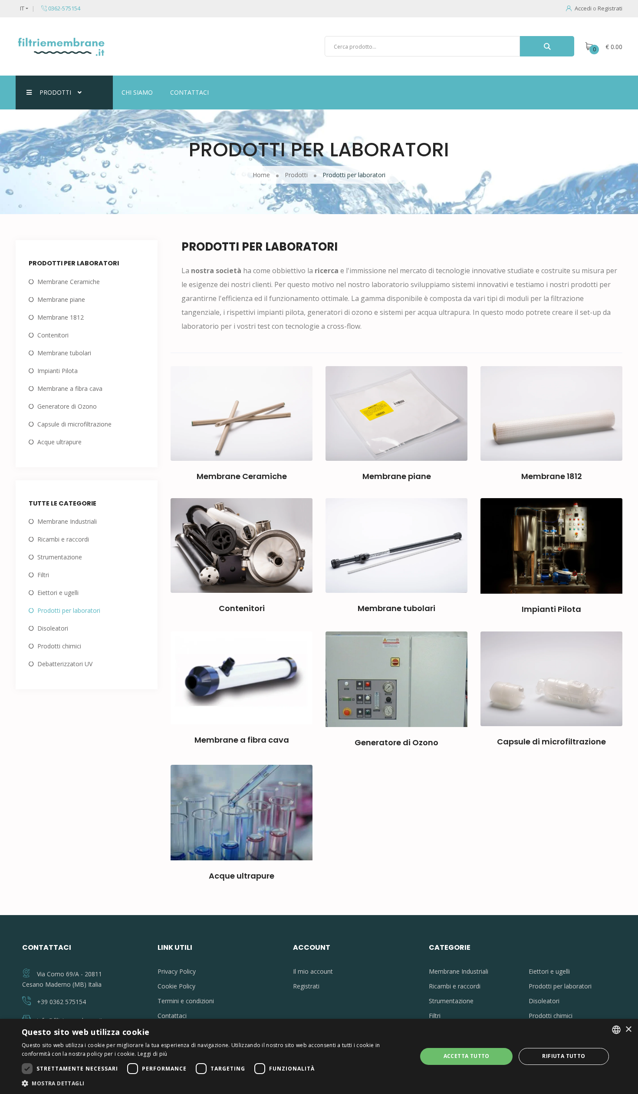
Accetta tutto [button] (467, 1056)
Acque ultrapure (59, 442)
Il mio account (313, 971)
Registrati (610, 8)
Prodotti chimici (59, 646)
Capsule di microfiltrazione (74, 424)
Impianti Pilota (57, 371)
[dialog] (319, 1056)
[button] (213, 1083)
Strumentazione (59, 557)
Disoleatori (52, 628)
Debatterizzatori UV (64, 664)
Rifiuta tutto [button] (563, 1056)
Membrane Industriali (67, 521)
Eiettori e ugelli (58, 592)
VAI (245, 436)
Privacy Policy (177, 971)
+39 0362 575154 (61, 1002)
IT (22, 8)
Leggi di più (153, 1054)
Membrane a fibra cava (69, 388)
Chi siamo (137, 92)
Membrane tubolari (64, 353)
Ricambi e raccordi (63, 539)
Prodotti (55, 92)
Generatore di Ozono (67, 406)
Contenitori (53, 335)
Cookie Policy (176, 986)
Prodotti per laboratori (68, 610)
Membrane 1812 (60, 317)
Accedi (583, 8)
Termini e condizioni (186, 1001)
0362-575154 (63, 8)
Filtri (43, 575)
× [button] (628, 1029)
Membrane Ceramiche (68, 282)
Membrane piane (61, 299)
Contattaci (189, 92)
